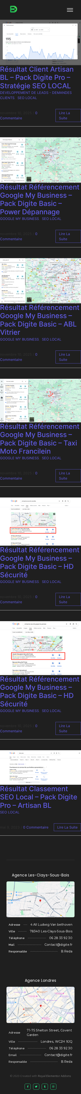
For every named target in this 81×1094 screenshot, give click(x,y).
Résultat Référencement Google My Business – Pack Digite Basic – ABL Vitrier (39, 319)
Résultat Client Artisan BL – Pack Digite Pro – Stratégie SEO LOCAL (37, 77)
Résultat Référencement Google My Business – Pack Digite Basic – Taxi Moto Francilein (39, 438)
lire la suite (67, 827)
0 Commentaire (35, 827)
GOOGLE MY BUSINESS (19, 218)
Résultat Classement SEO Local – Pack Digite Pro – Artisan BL (38, 797)
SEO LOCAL (27, 98)
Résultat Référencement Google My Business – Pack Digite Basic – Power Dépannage (39, 199)
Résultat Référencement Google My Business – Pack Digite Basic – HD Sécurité (39, 562)
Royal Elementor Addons (54, 1076)
